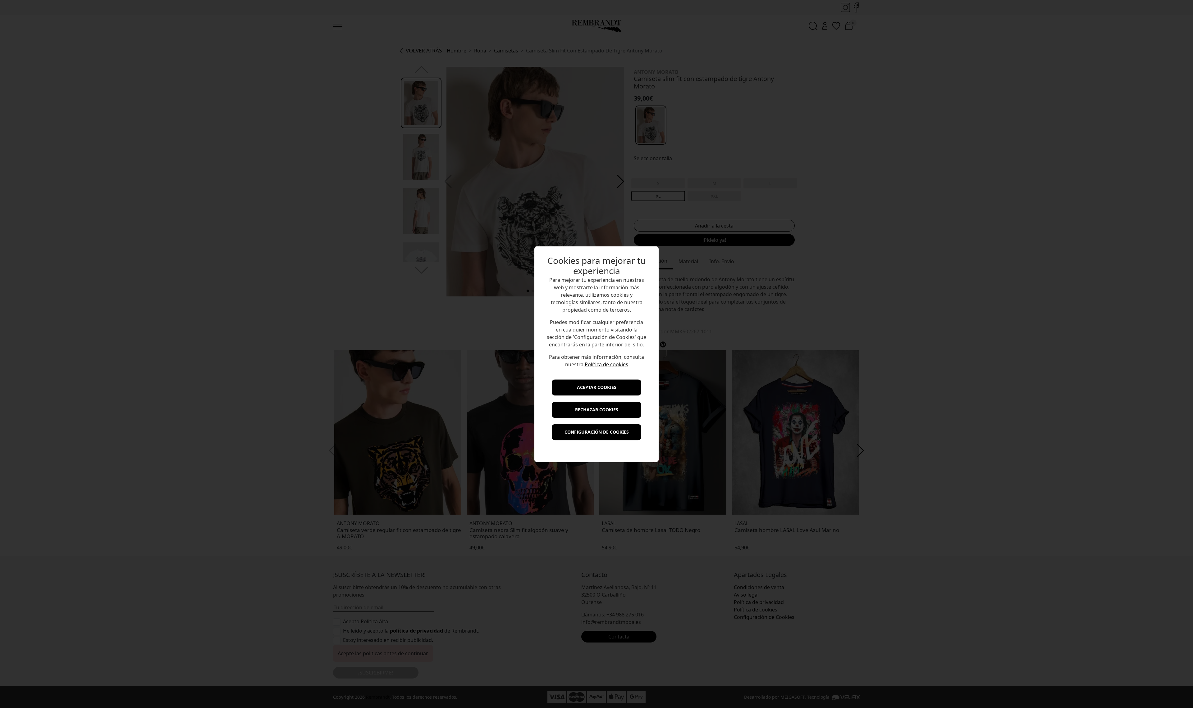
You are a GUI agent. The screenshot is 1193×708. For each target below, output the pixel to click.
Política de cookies (606, 364)
